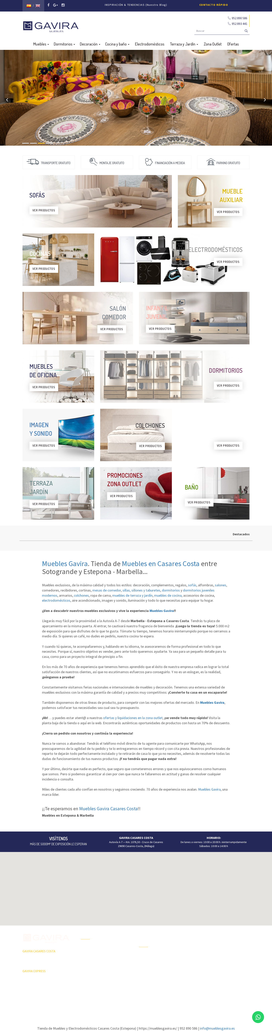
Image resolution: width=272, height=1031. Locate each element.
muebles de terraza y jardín (132, 595)
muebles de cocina (168, 595)
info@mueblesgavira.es (217, 1028)
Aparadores (204, 933)
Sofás (200, 975)
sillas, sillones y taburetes (141, 590)
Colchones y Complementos (214, 982)
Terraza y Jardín (183, 43)
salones (220, 585)
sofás (192, 585)
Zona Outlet (213, 43)
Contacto (86, 975)
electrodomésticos (56, 600)
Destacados (241, 534)
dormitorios (171, 590)
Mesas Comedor (207, 947)
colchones (81, 595)
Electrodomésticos (149, 43)
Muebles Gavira (65, 563)
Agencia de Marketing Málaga (143, 1006)
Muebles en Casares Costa (161, 563)
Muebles (40, 43)
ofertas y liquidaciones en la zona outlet (133, 717)
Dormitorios (63, 43)
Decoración (89, 43)
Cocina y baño (116, 43)
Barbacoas (145, 962)
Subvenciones (89, 982)
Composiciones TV (208, 940)
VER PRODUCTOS (43, 210)
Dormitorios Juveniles (152, 983)
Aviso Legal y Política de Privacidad (136, 1002)
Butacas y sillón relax (209, 968)
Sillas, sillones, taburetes (212, 961)
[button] (136, 886)
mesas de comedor (106, 590)
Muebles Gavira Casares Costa (108, 808)
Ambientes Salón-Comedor (155, 976)
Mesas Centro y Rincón (210, 954)
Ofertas (233, 43)
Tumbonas (145, 969)
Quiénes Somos (90, 968)
